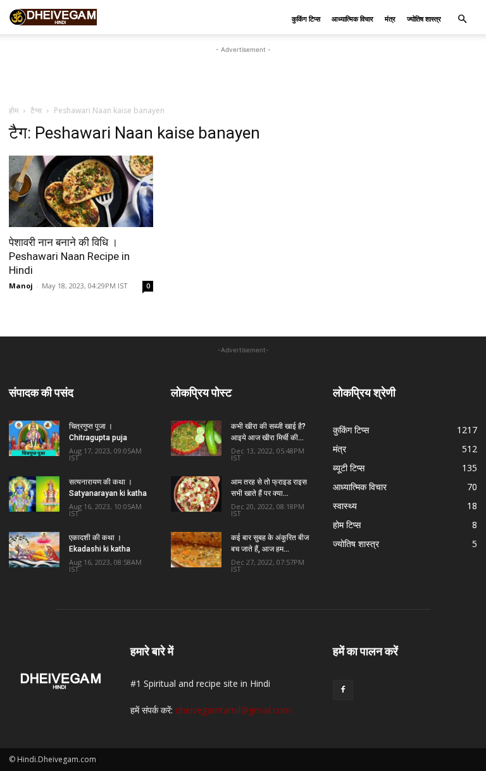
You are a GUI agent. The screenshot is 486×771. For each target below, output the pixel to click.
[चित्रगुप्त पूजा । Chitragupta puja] (34, 438)
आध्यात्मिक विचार (352, 18)
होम (13, 110)
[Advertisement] (243, 75)
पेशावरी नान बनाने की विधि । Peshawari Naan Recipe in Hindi (69, 256)
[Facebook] (343, 690)
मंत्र (390, 18)
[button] (462, 19)
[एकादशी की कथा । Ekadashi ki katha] (34, 549)
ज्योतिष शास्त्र (424, 18)
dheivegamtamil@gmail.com (233, 710)
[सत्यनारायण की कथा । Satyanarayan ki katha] (34, 494)
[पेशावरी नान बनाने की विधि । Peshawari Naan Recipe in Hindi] (81, 191)
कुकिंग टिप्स (306, 18)
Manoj (21, 285)
